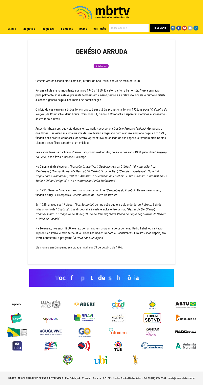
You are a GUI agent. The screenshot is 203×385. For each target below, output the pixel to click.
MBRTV (12, 29)
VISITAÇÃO (99, 29)
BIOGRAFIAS (101, 66)
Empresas (67, 29)
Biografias (29, 29)
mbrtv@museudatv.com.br (181, 378)
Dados (83, 29)
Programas (48, 29)
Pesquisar (160, 28)
